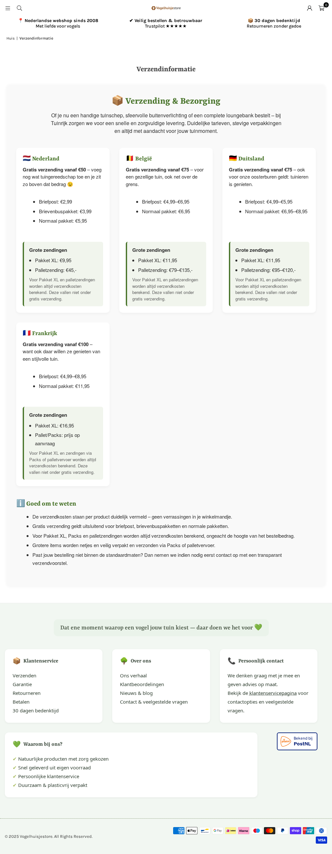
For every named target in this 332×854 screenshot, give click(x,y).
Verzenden (24, 675)
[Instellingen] (309, 8)
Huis (10, 38)
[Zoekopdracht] (19, 8)
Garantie (22, 684)
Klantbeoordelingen (142, 684)
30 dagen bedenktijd (36, 710)
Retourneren (27, 693)
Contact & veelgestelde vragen (154, 701)
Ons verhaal (133, 675)
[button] (321, 8)
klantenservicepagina (273, 693)
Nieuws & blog (136, 693)
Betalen (21, 701)
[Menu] (8, 8)
